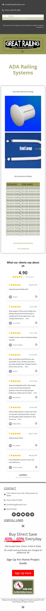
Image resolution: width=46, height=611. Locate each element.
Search (23, 19)
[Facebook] (14, 514)
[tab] (23, 176)
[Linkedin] (28, 514)
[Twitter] (18, 514)
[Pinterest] (32, 514)
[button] (22, 51)
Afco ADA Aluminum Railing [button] (23, 92)
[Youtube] (23, 514)
